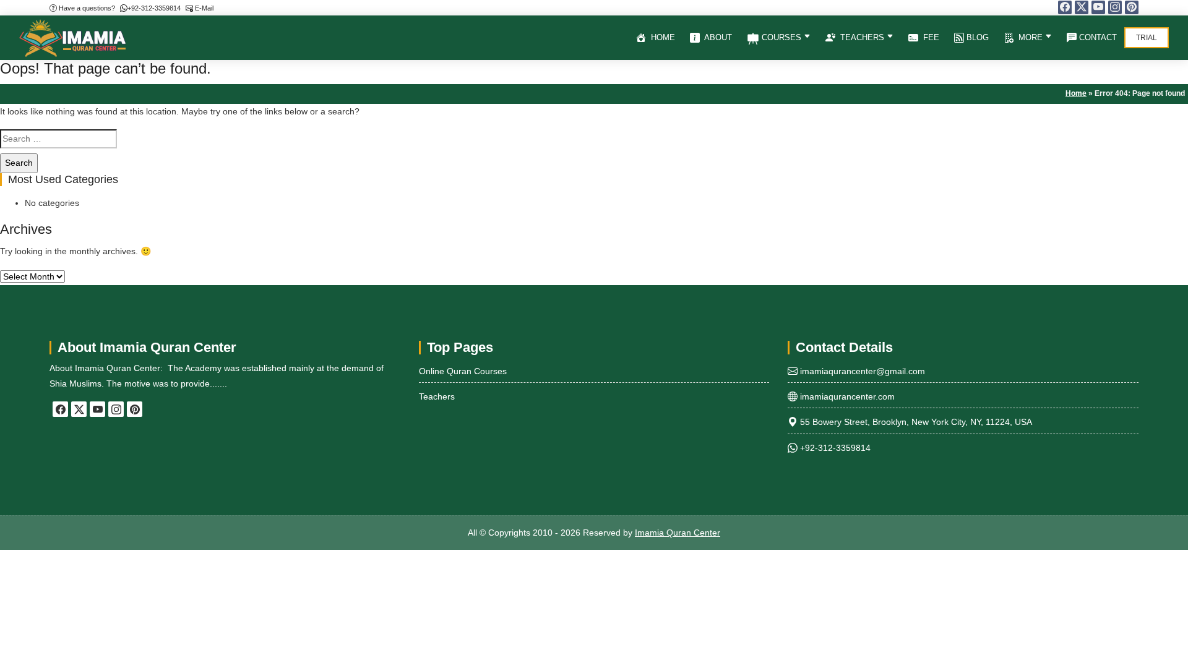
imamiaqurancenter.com (846, 396)
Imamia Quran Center (677, 532)
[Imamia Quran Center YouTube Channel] (1098, 7)
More (1030, 37)
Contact (1097, 37)
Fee (930, 37)
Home (661, 37)
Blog (976, 37)
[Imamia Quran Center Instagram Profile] (1115, 7)
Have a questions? (86, 8)
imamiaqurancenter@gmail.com (861, 371)
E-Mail (203, 8)
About (717, 37)
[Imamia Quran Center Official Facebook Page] (1065, 7)
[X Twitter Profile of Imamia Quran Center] (1081, 7)
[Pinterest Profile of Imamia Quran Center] (1131, 7)
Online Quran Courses (463, 371)
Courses (781, 37)
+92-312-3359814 (154, 8)
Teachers (862, 37)
